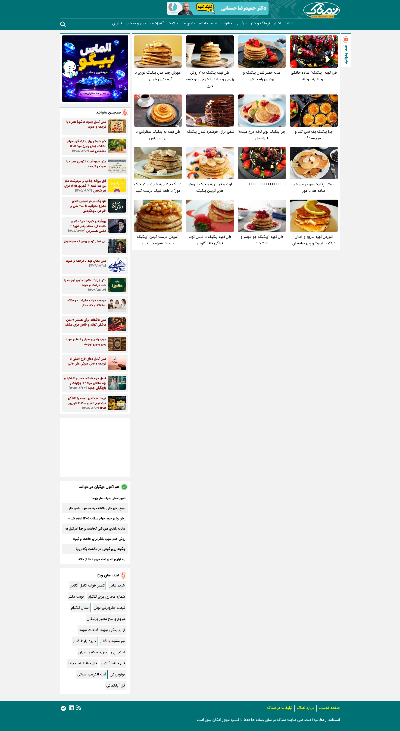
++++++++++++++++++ (267, 184)
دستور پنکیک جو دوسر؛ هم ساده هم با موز (314, 187)
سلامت (172, 23)
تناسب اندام (208, 23)
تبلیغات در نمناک (280, 708)
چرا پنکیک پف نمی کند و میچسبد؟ (314, 135)
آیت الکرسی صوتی (91, 674)
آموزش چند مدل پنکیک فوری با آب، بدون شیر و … (157, 76)
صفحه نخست (329, 708)
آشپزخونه (157, 23)
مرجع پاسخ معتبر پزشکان (106, 619)
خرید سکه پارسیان (92, 652)
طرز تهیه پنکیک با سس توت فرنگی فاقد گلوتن (209, 240)
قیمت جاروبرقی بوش (109, 608)
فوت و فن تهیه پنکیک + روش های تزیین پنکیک (210, 187)
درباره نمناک (306, 708)
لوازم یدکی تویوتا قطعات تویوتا (101, 630)
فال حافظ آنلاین (113, 663)
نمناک (289, 23)
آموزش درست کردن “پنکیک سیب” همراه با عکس (158, 240)
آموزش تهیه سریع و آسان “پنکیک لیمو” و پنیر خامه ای (313, 240)
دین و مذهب (136, 23)
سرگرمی (241, 23)
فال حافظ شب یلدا (82, 663)
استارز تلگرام (80, 608)
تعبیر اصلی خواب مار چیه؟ (108, 498)
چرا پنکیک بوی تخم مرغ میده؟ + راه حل (261, 135)
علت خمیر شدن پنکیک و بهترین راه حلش (262, 76)
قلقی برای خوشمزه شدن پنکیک (210, 132)
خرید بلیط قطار (84, 641)
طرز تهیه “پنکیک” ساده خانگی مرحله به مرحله (314, 76)
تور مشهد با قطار (112, 641)
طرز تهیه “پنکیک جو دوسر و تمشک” (262, 240)
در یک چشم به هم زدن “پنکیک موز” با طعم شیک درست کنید (157, 187)
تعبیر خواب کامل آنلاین (87, 585)
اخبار (277, 23)
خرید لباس (117, 585)
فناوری (117, 23)
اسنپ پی (118, 652)
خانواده (226, 23)
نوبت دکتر (76, 596)
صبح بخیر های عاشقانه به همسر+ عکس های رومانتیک (96, 508)
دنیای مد (188, 23)
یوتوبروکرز (117, 674)
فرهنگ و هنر (260, 23)
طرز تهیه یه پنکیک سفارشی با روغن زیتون (157, 135)
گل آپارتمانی (115, 685)
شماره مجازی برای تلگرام (106, 596)
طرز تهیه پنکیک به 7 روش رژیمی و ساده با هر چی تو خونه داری (210, 79)
